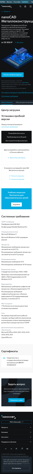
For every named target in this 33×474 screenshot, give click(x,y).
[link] (6, 6)
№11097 (25, 82)
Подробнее (26, 463)
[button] (20, 6)
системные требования (9, 127)
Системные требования (9, 96)
